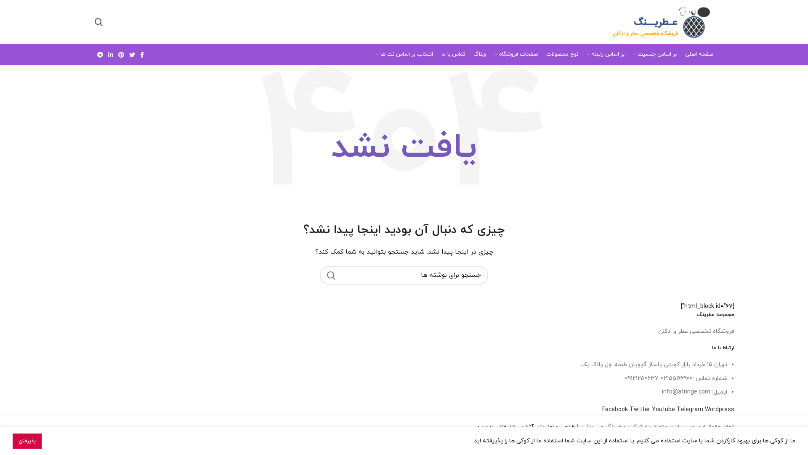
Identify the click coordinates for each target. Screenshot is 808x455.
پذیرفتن (27, 441)
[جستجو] (331, 275)
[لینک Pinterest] (121, 54)
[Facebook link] (142, 54)
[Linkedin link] (111, 54)
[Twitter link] (132, 54)
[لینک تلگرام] (100, 54)
